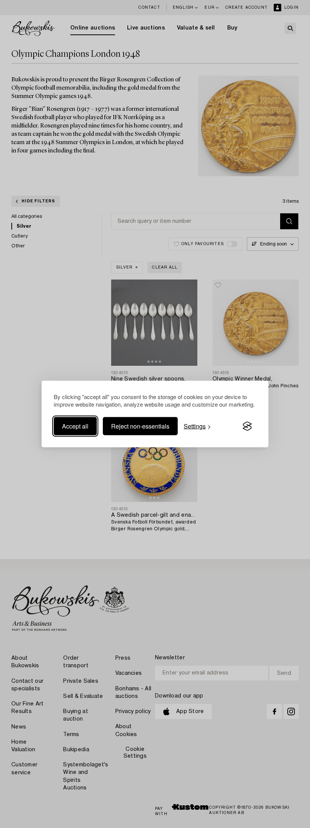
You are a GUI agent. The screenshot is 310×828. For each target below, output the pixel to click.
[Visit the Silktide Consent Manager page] (247, 426)
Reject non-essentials (140, 426)
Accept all (75, 426)
